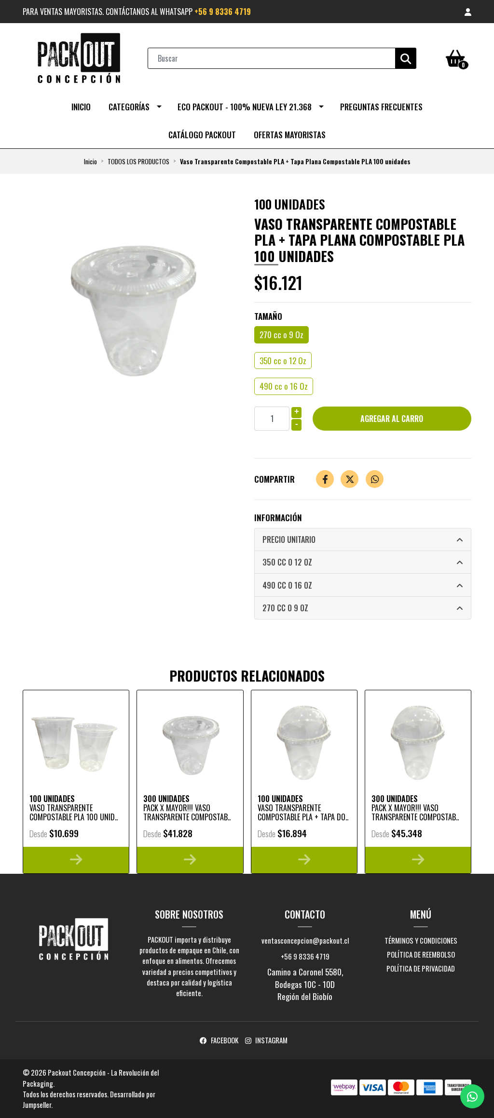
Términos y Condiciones (420, 940)
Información (278, 518)
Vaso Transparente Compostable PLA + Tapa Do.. (303, 812)
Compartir (274, 479)
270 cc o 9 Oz (281, 335)
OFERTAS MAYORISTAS (290, 135)
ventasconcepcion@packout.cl (305, 940)
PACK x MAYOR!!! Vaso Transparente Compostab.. (187, 812)
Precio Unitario (289, 539)
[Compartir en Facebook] (325, 479)
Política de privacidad (420, 968)
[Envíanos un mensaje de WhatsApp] (472, 1096)
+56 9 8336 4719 (222, 11)
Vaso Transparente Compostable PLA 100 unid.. (73, 812)
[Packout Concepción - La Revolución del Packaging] (79, 57)
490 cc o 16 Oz (284, 386)
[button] (468, 11)
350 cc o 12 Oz (283, 361)
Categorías (129, 107)
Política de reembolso (421, 954)
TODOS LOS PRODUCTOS (138, 161)
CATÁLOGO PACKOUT (202, 135)
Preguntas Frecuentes (381, 107)
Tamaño (268, 316)
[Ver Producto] (76, 860)
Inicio (81, 107)
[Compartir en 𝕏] (349, 479)
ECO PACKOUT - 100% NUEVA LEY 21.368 (245, 107)
